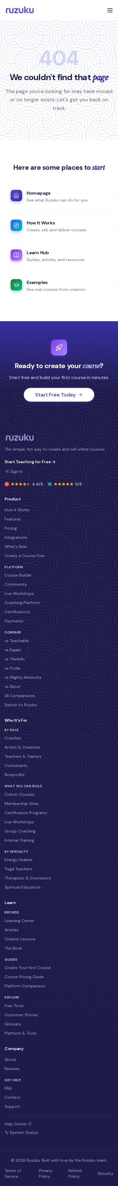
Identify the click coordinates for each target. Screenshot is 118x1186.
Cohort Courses (20, 794)
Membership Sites (22, 803)
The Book (13, 948)
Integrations (16, 537)
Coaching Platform (22, 602)
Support (12, 1106)
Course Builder (18, 575)
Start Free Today (55, 394)
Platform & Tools (20, 1033)
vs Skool (12, 686)
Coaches (13, 738)
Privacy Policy (45, 1173)
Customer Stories (21, 1014)
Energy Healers (18, 859)
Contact (12, 1097)
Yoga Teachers (18, 868)
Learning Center (19, 920)
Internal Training (19, 840)
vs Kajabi (13, 649)
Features (13, 519)
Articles (12, 929)
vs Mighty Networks (23, 677)
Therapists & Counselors (28, 878)
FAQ (8, 1088)
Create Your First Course (28, 967)
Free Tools (14, 1005)
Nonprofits (15, 774)
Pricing (11, 528)
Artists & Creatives (22, 747)
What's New (16, 546)
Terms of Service (13, 1173)
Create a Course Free (25, 555)
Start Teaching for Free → (30, 461)
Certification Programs (26, 812)
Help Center (16, 1123)
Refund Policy (75, 1173)
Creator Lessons (20, 939)
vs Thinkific (15, 659)
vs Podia (12, 668)
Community (16, 584)
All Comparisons (20, 695)
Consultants (16, 765)
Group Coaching (20, 831)
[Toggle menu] (110, 10)
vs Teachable (17, 640)
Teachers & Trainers (23, 756)
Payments (14, 620)
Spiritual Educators (23, 887)
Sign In (16, 471)
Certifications (17, 611)
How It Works (17, 509)
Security (105, 1173)
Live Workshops (19, 593)
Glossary (13, 1024)
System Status (24, 1132)
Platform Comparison (25, 985)
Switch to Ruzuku (21, 704)
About (10, 1059)
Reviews (12, 1068)
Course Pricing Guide (24, 976)
